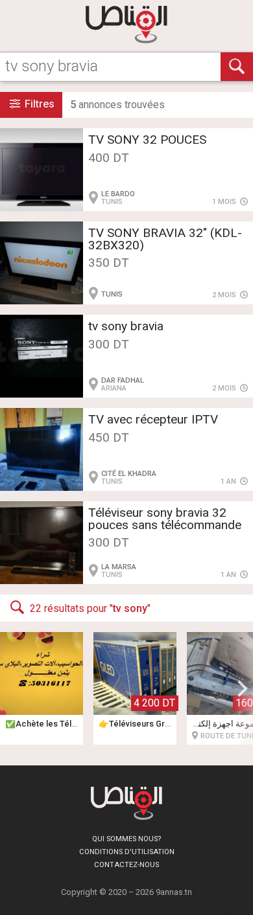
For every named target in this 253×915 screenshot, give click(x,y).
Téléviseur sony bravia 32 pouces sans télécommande (164, 518)
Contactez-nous (126, 865)
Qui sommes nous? (126, 839)
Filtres (38, 104)
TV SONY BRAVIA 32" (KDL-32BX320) (165, 239)
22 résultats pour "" (90, 608)
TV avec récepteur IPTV (153, 419)
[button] (242, 688)
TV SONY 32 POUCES (147, 139)
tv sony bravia (125, 326)
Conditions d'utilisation (127, 852)
